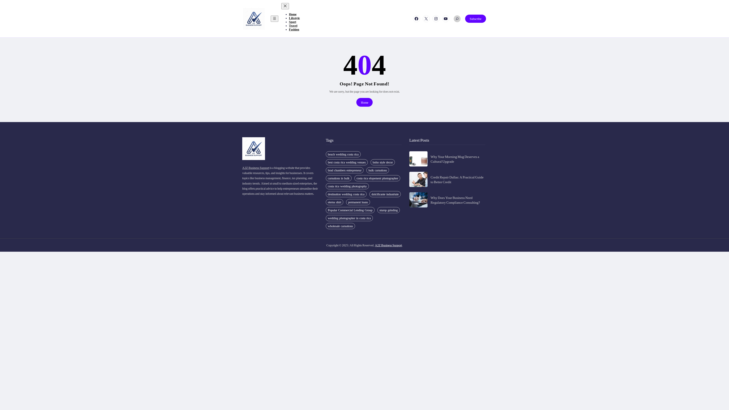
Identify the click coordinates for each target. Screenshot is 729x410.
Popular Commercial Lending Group (350, 210)
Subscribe (475, 19)
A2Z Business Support (255, 168)
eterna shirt (334, 202)
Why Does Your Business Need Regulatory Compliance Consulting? (455, 199)
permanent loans (358, 202)
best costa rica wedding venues (347, 162)
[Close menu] (285, 6)
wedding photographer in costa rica (349, 218)
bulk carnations (377, 170)
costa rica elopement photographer (377, 178)
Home (364, 102)
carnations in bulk (339, 178)
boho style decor (383, 162)
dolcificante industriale (385, 194)
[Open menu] (274, 19)
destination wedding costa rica (346, 194)
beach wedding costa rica (343, 154)
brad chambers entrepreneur (344, 170)
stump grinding (388, 210)
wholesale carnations (340, 226)
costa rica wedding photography (347, 186)
